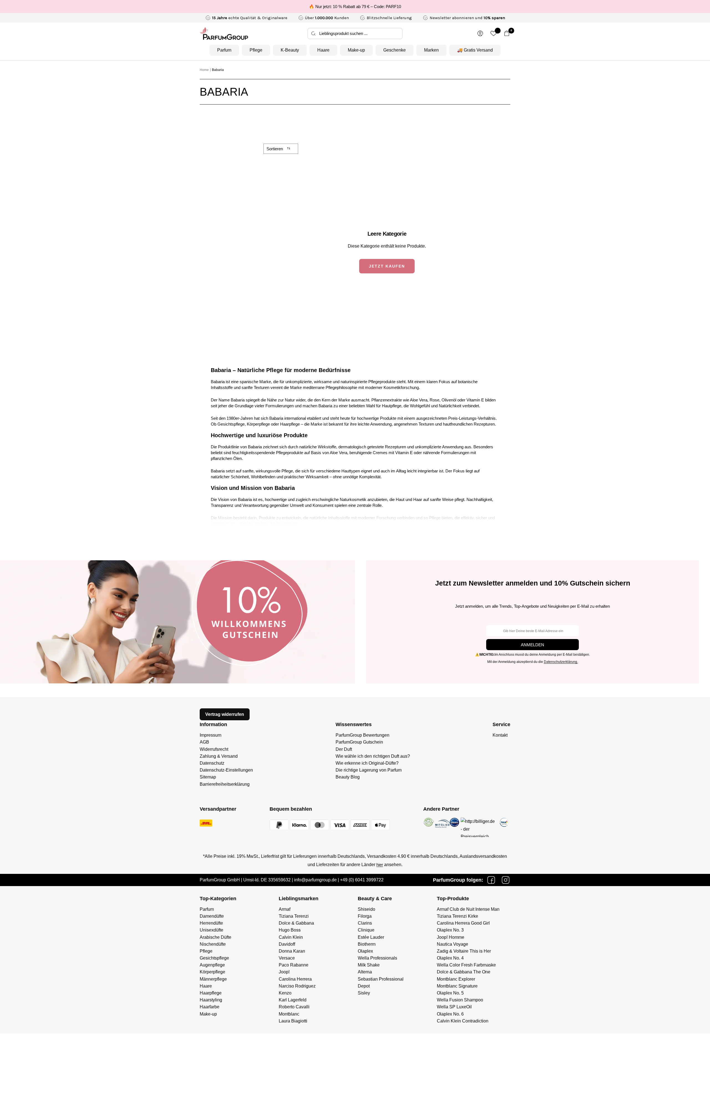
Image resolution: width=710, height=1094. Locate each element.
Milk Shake (369, 965)
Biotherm (367, 944)
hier (379, 864)
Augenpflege (212, 965)
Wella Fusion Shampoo (460, 1000)
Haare (323, 50)
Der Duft (344, 749)
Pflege (256, 50)
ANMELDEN (532, 644)
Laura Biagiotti (293, 1021)
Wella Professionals (377, 958)
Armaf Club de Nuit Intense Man (468, 909)
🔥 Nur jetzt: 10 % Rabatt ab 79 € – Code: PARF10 (355, 6)
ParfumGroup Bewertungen (362, 735)
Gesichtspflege (214, 958)
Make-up (356, 50)
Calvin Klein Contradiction (462, 1021)
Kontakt (500, 735)
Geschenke (394, 50)
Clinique (366, 930)
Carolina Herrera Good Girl (463, 923)
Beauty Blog (348, 777)
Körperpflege (212, 972)
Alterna (365, 972)
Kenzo (285, 993)
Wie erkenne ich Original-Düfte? (367, 763)
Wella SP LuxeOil (454, 1006)
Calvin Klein (291, 937)
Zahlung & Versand (219, 756)
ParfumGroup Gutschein (359, 742)
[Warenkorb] (506, 33)
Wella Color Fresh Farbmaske (466, 965)
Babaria (218, 70)
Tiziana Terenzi (294, 916)
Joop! (284, 972)
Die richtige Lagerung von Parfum (369, 770)
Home (204, 70)
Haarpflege (211, 993)
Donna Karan (292, 951)
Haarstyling (211, 1000)
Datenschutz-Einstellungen (226, 770)
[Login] (480, 33)
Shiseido (366, 909)
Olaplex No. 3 (450, 930)
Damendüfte (212, 916)
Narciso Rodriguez (297, 986)
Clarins (365, 923)
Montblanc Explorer (456, 979)
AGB (204, 742)
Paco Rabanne (293, 965)
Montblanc (289, 1014)
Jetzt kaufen (387, 266)
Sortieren (275, 148)
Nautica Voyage (452, 944)
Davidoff (287, 944)
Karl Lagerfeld (292, 1000)
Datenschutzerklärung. (561, 662)
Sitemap (208, 777)
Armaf (284, 909)
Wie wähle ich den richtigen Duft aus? (373, 756)
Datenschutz (212, 763)
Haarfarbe (209, 1006)
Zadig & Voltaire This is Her (464, 951)
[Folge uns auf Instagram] (505, 880)
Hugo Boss (290, 930)
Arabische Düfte (215, 937)
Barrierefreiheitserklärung (225, 784)
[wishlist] (493, 33)
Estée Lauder (371, 937)
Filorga (365, 916)
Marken (431, 50)
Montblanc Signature (457, 986)
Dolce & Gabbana (296, 923)
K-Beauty (290, 50)
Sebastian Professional (381, 979)
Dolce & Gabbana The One (463, 972)
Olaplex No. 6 (450, 1014)
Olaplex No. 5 (450, 993)
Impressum (210, 735)
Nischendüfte (213, 944)
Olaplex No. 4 (450, 958)
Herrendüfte (211, 923)
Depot (364, 986)
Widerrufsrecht (214, 749)
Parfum (224, 50)
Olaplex (365, 951)
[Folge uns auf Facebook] (491, 880)
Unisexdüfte (211, 930)
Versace (287, 958)
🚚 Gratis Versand (475, 50)
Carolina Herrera (295, 979)
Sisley (364, 993)
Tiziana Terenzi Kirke (457, 916)
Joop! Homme (450, 937)
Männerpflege (213, 979)
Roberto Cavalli (294, 1006)
